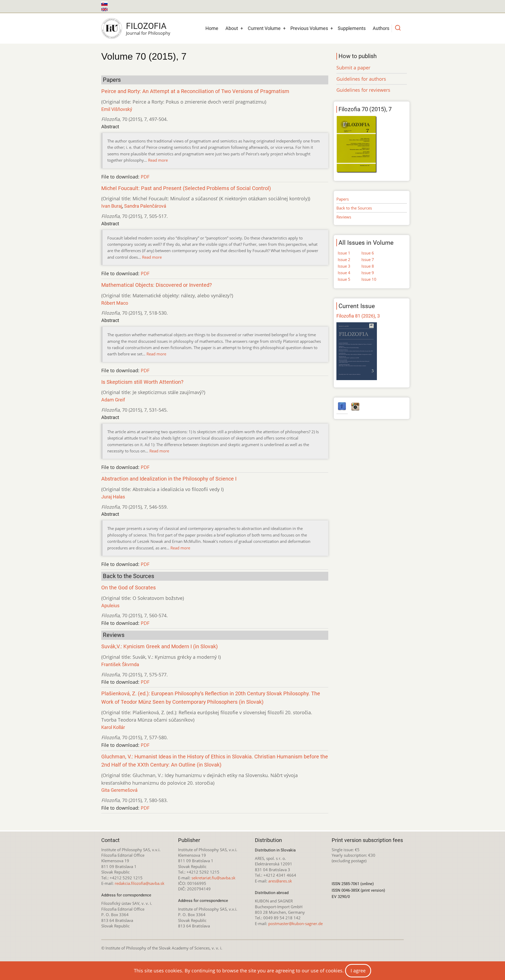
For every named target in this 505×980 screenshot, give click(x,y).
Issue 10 (368, 279)
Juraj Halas (113, 496)
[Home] (111, 28)
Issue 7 (367, 259)
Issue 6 (367, 253)
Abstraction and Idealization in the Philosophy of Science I (168, 479)
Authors (381, 28)
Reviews (343, 217)
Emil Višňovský (116, 109)
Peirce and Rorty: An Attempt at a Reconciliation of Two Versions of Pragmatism (195, 91)
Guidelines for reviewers (363, 90)
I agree (358, 970)
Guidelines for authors (361, 79)
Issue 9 (367, 272)
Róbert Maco (114, 303)
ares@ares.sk (280, 881)
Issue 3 (344, 266)
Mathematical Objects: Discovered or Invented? (156, 285)
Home (211, 28)
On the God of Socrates (128, 588)
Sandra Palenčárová (145, 206)
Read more (158, 160)
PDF (145, 176)
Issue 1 (344, 253)
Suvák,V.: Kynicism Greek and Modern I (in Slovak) (159, 647)
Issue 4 (344, 272)
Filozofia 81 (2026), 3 (358, 316)
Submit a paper (353, 67)
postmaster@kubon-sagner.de (295, 923)
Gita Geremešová (119, 790)
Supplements (352, 28)
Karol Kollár (113, 727)
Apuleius (110, 605)
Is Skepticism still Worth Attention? (142, 382)
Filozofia (146, 26)
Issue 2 (344, 259)
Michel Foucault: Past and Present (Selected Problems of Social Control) (186, 188)
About (231, 28)
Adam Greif (113, 399)
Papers (342, 199)
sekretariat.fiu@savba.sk (213, 877)
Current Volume (264, 28)
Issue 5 (344, 279)
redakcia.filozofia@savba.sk (139, 883)
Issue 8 (367, 266)
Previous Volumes (309, 28)
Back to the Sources (354, 208)
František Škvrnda (120, 664)
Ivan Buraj (111, 206)
